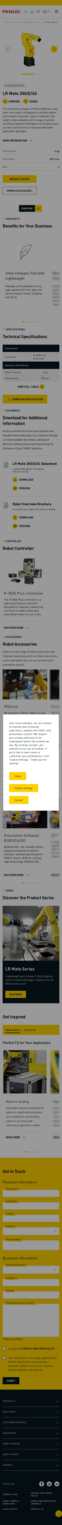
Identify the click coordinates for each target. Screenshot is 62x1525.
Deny (18, 776)
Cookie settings (24, 788)
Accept (19, 800)
